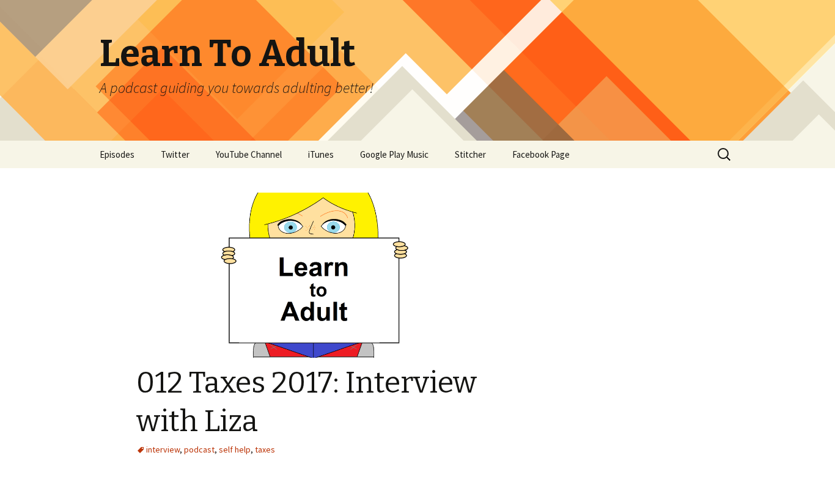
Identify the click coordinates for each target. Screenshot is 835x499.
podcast (199, 449)
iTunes (321, 154)
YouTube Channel (249, 154)
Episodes (117, 154)
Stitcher (470, 154)
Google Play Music (394, 154)
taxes (265, 449)
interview (163, 449)
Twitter (175, 154)
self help (235, 449)
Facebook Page (541, 154)
